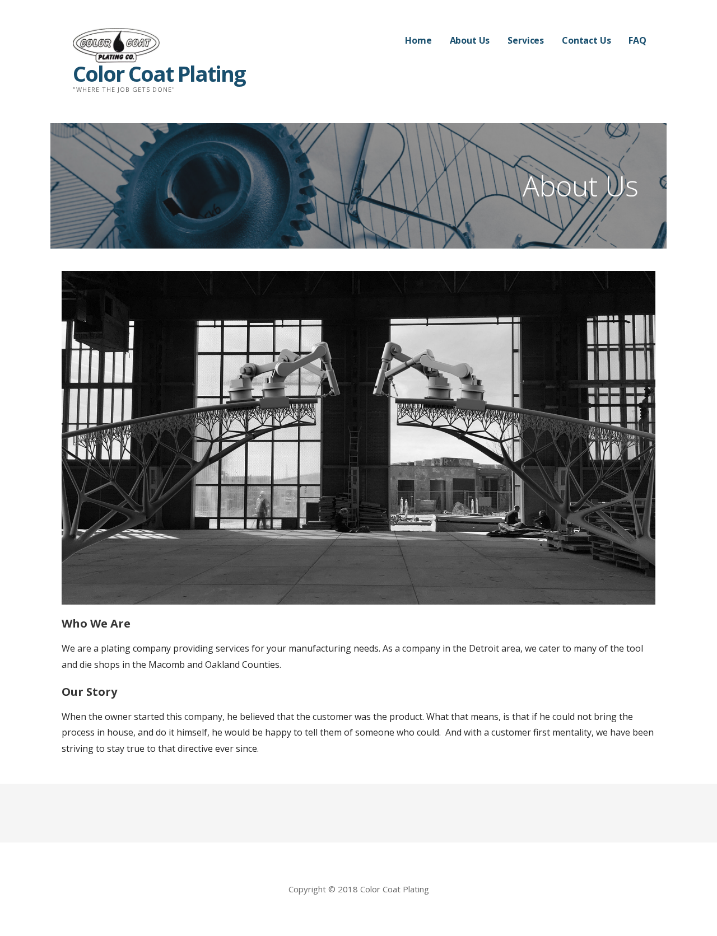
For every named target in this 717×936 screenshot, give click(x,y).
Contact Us (586, 40)
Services (526, 40)
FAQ (637, 40)
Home (418, 40)
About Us (470, 40)
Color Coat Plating (159, 73)
